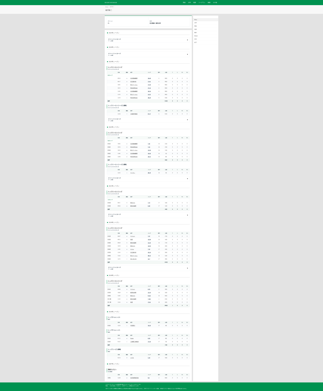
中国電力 (132, 325)
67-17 (149, 114)
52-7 (149, 259)
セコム (132, 249)
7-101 (149, 299)
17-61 (149, 81)
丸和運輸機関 (133, 78)
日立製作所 (133, 81)
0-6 (148, 377)
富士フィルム (133, 84)
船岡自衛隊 (133, 292)
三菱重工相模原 (134, 341)
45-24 (149, 252)
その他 (215, 2)
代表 (195, 29)
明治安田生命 (133, 88)
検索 (209, 2)
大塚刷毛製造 (133, 114)
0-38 (149, 206)
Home (106, 6)
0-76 (149, 289)
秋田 (131, 239)
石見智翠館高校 (134, 377)
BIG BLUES (133, 259)
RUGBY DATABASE (111, 2)
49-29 (149, 97)
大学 (189, 2)
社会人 (196, 36)
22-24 (149, 292)
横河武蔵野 (133, 206)
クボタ (132, 357)
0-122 (149, 295)
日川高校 (152, 23)
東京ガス (132, 202)
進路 (194, 2)
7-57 (149, 236)
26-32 (149, 156)
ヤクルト (132, 236)
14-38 (149, 239)
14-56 (149, 246)
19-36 (149, 153)
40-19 (149, 172)
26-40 (149, 78)
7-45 (149, 143)
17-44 (149, 84)
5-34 (149, 357)
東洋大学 (158, 23)
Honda (131, 338)
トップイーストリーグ (115, 67)
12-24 (149, 242)
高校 (184, 2)
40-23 (149, 255)
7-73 (149, 202)
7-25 (149, 147)
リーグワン (202, 2)
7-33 (149, 249)
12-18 (149, 150)
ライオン (132, 172)
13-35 (149, 94)
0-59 (149, 338)
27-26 (149, 341)
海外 (195, 32)
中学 (195, 39)
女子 (195, 42)
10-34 (149, 91)
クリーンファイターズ (113, 69)
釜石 (109, 319)
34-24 (149, 325)
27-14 (149, 88)
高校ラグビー (112, 369)
